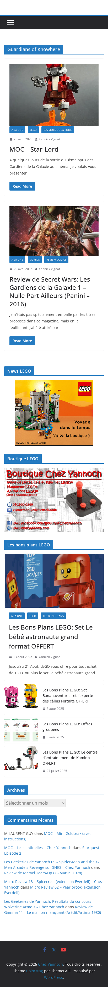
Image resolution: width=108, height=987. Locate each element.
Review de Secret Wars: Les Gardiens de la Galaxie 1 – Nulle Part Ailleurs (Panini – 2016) (49, 291)
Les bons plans (53, 616)
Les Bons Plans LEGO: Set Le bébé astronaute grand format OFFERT (51, 636)
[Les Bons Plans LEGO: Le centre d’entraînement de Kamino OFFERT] (21, 761)
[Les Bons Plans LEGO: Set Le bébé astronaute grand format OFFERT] (54, 581)
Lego (33, 130)
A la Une (17, 130)
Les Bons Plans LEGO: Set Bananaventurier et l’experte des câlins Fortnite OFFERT (67, 695)
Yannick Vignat (49, 139)
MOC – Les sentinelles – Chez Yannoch (38, 847)
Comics (35, 259)
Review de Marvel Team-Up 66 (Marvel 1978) (43, 872)
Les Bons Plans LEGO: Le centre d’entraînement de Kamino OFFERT (70, 758)
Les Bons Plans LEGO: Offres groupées (67, 726)
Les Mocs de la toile (58, 130)
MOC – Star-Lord (33, 149)
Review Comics (56, 259)
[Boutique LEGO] (54, 500)
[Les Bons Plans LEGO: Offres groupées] (21, 730)
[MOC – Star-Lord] (54, 95)
